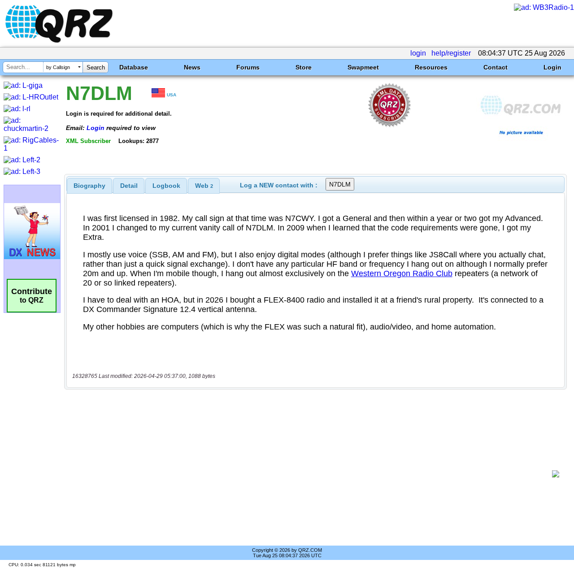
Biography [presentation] (89, 185)
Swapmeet (363, 67)
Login (552, 67)
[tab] (89, 185)
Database (133, 67)
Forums (248, 67)
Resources (431, 67)
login (418, 53)
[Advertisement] (311, 474)
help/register (451, 53)
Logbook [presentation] (166, 185)
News (192, 67)
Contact (495, 67)
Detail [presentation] (129, 185)
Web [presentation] (204, 185)
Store (304, 67)
